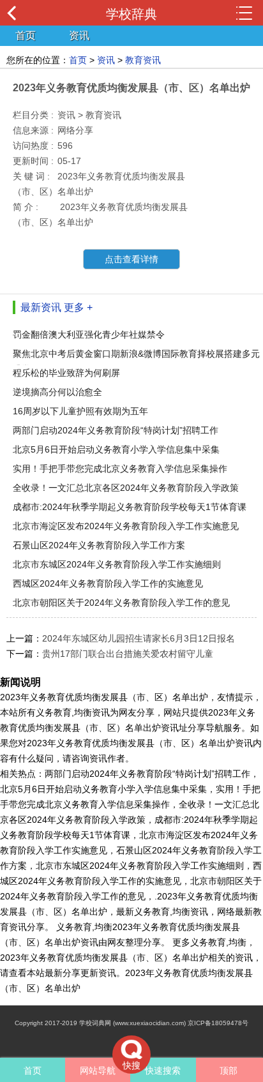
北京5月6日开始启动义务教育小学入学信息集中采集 (116, 449)
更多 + (78, 307)
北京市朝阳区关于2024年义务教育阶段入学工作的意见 (121, 602)
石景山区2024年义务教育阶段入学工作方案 (99, 545)
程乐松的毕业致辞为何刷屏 (66, 373)
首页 (25, 35)
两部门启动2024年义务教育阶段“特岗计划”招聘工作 (115, 430)
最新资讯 (40, 307)
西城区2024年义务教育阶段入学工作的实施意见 (108, 583)
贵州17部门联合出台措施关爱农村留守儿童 (127, 654)
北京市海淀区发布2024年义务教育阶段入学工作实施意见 (126, 526)
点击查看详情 (131, 259)
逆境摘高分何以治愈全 (57, 392)
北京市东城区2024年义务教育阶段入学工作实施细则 (117, 564)
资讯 (79, 35)
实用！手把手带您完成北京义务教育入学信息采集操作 (120, 468)
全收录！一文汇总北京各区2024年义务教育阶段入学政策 (126, 488)
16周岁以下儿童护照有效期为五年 (80, 411)
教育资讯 (143, 60)
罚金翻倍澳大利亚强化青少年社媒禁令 (89, 334)
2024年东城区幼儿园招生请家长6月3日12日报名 (138, 638)
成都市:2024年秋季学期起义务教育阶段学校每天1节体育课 (129, 507)
